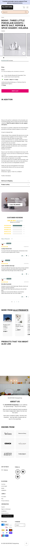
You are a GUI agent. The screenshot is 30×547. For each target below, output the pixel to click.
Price (2, 67)
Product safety (5, 184)
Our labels (3, 496)
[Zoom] (23, 53)
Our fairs (3, 484)
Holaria (3, 30)
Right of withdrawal (5, 509)
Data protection (5, 513)
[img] (4, 246)
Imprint (3, 507)
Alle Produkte (20, 310)
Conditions (3, 511)
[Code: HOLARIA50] (15, 202)
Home (2, 17)
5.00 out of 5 (19, 220)
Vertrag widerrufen (7, 516)
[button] (4, 60)
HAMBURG (3, 490)
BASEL (2, 488)
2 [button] (14, 301)
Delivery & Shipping (6, 180)
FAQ (2, 498)
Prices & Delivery (5, 500)
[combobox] (15, 12)
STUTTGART (4, 486)
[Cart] (24, 7)
